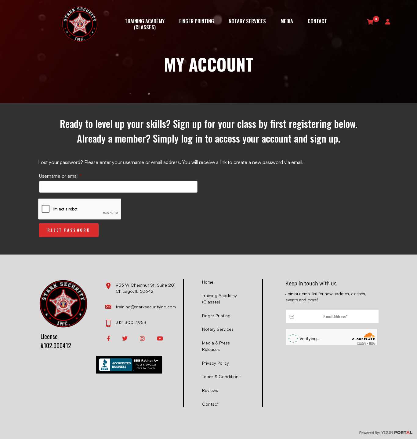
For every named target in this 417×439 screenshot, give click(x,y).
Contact (317, 21)
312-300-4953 (131, 322)
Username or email (70, 176)
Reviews (210, 390)
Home (207, 282)
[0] (370, 21)
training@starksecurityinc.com (146, 306)
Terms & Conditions (221, 376)
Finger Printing (196, 21)
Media (287, 21)
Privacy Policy (215, 363)
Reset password (68, 230)
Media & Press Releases (216, 346)
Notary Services (247, 21)
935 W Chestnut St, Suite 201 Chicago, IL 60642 (146, 288)
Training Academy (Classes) (145, 24)
